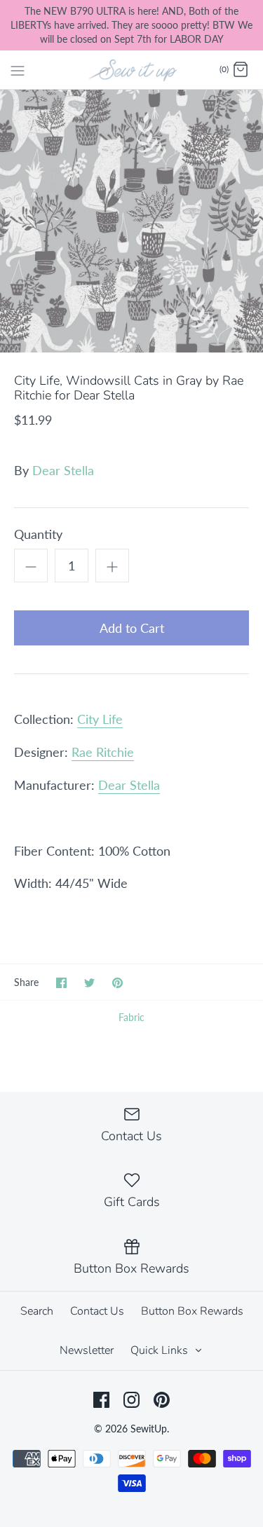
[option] (131, 221)
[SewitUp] (131, 69)
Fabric (131, 1017)
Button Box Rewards (192, 1311)
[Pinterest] (162, 1400)
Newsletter (87, 1350)
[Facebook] (101, 1400)
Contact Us (97, 1311)
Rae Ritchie (103, 752)
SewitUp (148, 1428)
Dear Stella (63, 470)
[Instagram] (131, 1400)
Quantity (38, 534)
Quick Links (160, 1350)
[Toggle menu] (17, 69)
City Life (100, 719)
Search (36, 1311)
